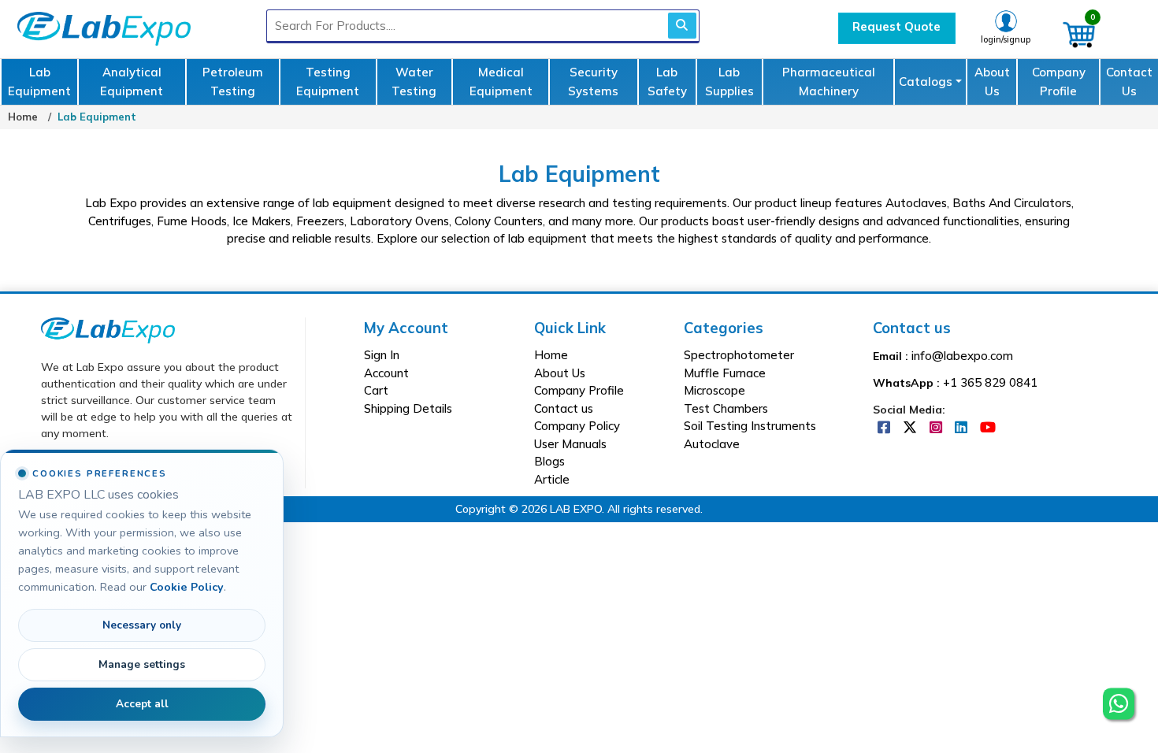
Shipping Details (408, 408)
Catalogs (925, 81)
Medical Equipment (501, 81)
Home (23, 116)
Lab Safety (667, 81)
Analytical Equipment (131, 81)
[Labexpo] (108, 329)
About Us (992, 81)
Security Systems (593, 81)
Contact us (563, 408)
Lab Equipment (39, 81)
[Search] (682, 26)
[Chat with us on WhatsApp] (1118, 702)
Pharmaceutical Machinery (828, 81)
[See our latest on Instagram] (937, 428)
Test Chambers (726, 408)
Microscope (714, 390)
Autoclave (712, 443)
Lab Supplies (729, 81)
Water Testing (414, 81)
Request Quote (896, 26)
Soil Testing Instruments (750, 425)
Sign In (381, 354)
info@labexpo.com (962, 355)
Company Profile (1059, 81)
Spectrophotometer (739, 354)
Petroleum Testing (232, 81)
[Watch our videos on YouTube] (987, 428)
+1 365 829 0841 (990, 382)
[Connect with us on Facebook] (885, 428)
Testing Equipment (327, 81)
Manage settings (141, 664)
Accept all (142, 703)
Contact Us (1129, 81)
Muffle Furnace (725, 372)
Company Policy (577, 425)
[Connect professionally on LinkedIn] (962, 428)
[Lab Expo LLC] (100, 27)
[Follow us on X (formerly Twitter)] (911, 428)
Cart (376, 390)
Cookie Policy (187, 587)
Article (552, 479)
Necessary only (141, 625)
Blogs (549, 461)
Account (386, 372)
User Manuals (570, 443)
